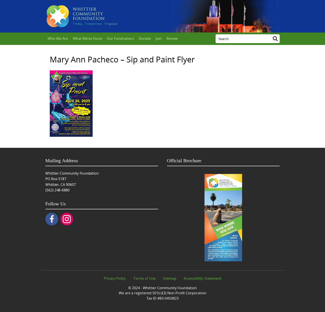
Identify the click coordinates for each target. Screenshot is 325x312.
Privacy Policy (115, 278)
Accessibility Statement (203, 278)
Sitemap (169, 278)
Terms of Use (144, 278)
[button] (51, 219)
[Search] (275, 38)
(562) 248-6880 (57, 190)
